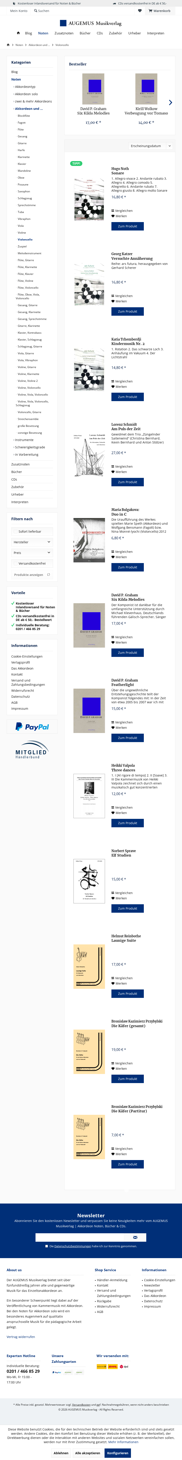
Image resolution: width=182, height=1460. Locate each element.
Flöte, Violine (25, 281)
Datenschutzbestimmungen (72, 1246)
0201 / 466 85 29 (23, 1371)
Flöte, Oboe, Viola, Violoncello (28, 296)
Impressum (19, 708)
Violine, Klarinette (28, 374)
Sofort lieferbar (30, 531)
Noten (16, 79)
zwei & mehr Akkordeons (33, 101)
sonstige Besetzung (29, 433)
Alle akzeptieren (87, 1453)
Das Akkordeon (22, 668)
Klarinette (23, 157)
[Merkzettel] (140, 11)
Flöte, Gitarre (25, 260)
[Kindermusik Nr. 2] (89, 370)
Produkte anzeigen (28, 575)
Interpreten (19, 502)
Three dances (123, 768)
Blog (14, 72)
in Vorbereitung (26, 454)
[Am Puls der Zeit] (89, 455)
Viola (20, 226)
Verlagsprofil (20, 662)
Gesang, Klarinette (29, 312)
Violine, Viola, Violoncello (32, 394)
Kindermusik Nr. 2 (128, 341)
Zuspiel (22, 246)
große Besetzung (28, 426)
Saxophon (23, 191)
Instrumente (24, 440)
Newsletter (152, 1285)
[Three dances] (89, 796)
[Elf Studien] (89, 881)
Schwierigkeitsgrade (29, 447)
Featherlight (124, 682)
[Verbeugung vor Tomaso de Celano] (146, 88)
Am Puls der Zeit (126, 427)
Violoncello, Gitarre (29, 412)
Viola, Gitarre (25, 353)
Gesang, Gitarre (27, 305)
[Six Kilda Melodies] (93, 88)
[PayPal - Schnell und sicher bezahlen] (32, 726)
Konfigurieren (117, 1453)
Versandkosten (81, 1405)
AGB (14, 702)
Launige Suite (126, 938)
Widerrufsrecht (22, 690)
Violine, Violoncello (29, 388)
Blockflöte (23, 116)
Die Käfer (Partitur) (136, 1109)
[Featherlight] (89, 711)
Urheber (17, 494)
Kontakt (17, 674)
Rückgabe (104, 1301)
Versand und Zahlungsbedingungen (28, 682)
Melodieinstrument (29, 253)
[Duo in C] (89, 540)
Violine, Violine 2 (27, 381)
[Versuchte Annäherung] (89, 284)
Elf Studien (123, 853)
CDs (14, 479)
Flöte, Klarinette (27, 267)
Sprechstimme (26, 205)
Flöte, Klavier (25, 274)
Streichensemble (28, 419)
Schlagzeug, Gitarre (29, 346)
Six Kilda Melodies (93, 111)
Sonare (120, 171)
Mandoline (24, 171)
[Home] (18, 33)
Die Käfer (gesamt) (136, 1023)
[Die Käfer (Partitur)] (89, 1137)
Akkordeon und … (28, 108)
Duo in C (125, 512)
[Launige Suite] (89, 966)
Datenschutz (20, 696)
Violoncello (24, 239)
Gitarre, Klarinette (28, 326)
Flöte (20, 129)
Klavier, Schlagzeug (29, 339)
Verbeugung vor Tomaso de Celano (146, 111)
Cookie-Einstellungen (27, 656)
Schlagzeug (24, 198)
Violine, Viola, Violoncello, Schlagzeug (32, 403)
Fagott (21, 122)
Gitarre (22, 143)
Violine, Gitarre (26, 367)
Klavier (21, 164)
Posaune (22, 184)
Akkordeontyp (25, 87)
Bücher (16, 472)
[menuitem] (160, 11)
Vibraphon (23, 219)
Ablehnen (61, 1453)
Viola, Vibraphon (27, 360)
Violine (21, 232)
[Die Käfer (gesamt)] (89, 1052)
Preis (17, 553)
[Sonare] (89, 199)
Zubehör (17, 487)
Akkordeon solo (26, 94)
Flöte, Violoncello (27, 288)
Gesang (22, 136)
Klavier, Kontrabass (29, 333)
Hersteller (21, 542)
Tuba (20, 212)
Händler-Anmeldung (112, 1280)
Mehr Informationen (123, 1442)
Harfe (21, 150)
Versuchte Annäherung (132, 256)
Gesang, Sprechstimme (32, 319)
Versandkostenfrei (32, 563)
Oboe (20, 177)
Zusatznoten (20, 464)
